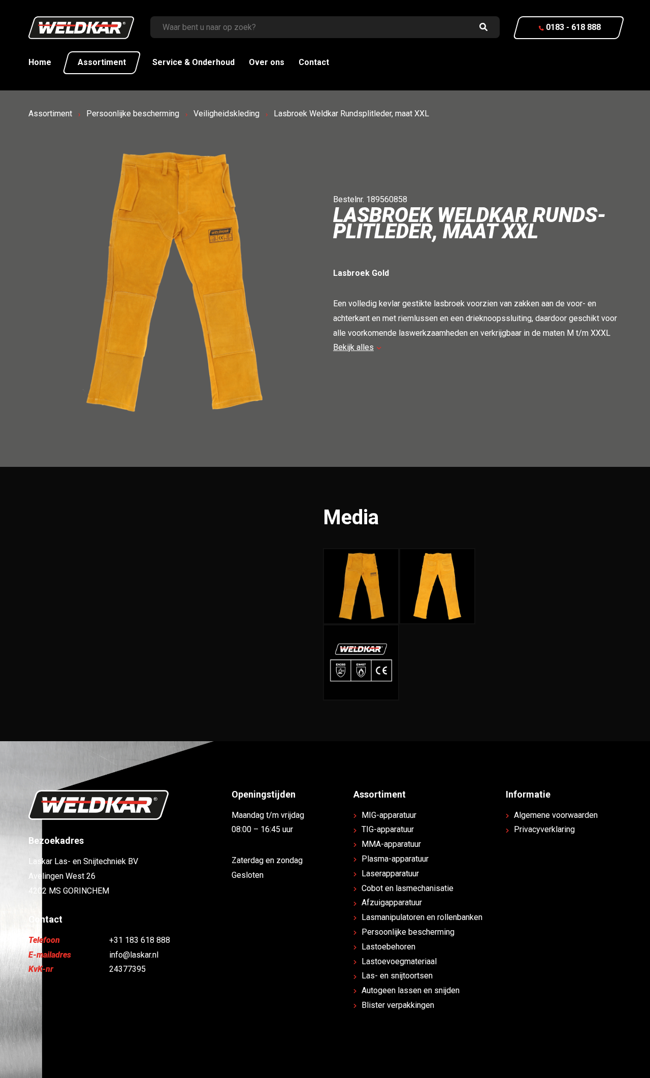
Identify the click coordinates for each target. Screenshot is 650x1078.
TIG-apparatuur (388, 829)
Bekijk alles (353, 347)
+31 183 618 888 (139, 940)
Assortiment (102, 62)
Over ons (266, 62)
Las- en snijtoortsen (397, 975)
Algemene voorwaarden (556, 815)
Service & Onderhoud (193, 62)
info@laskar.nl (133, 955)
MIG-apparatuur (389, 815)
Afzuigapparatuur (392, 902)
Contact (314, 62)
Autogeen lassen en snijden (411, 990)
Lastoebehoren (388, 947)
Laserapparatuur (390, 873)
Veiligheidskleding (226, 113)
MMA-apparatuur (391, 844)
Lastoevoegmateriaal (399, 961)
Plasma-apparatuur (395, 859)
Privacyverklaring (544, 829)
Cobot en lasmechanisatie (407, 888)
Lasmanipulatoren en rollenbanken (422, 917)
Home (39, 62)
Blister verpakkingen (398, 1005)
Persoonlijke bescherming (132, 113)
